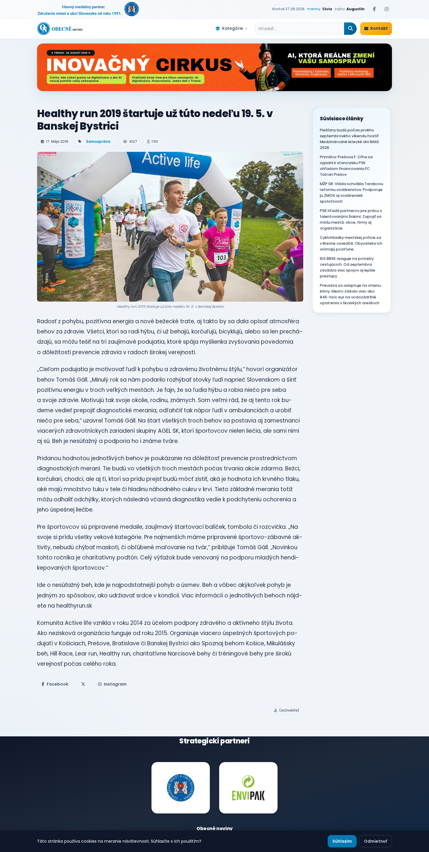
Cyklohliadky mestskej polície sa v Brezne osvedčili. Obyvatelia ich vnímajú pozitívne (351, 243)
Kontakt (379, 28)
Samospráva (98, 141)
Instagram (115, 684)
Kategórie (232, 28)
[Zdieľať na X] (83, 684)
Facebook (57, 684)
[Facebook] (374, 9)
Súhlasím (342, 841)
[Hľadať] (350, 28)
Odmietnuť (375, 841)
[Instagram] (386, 9)
